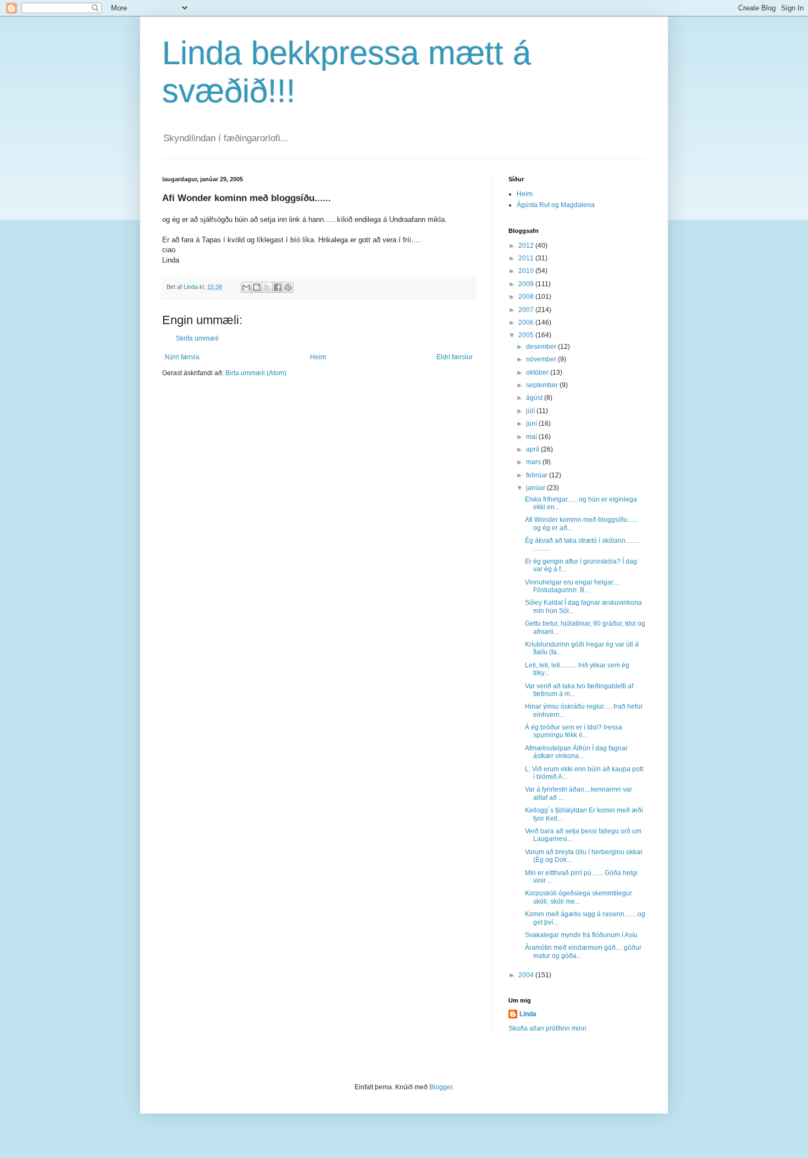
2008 (526, 296)
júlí (531, 411)
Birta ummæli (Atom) (255, 373)
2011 (526, 258)
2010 (526, 271)
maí (532, 437)
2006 (526, 322)
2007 (526, 310)
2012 (526, 245)
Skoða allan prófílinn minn (547, 1028)
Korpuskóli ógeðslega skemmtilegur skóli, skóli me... (578, 897)
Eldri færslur (454, 357)
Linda (527, 1014)
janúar (536, 488)
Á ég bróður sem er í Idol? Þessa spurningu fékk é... (573, 731)
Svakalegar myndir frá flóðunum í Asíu (581, 935)
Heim (318, 357)
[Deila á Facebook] (277, 287)
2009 (526, 284)
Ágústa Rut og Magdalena (556, 205)
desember (542, 346)
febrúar (537, 475)
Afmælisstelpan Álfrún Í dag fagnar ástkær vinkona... (576, 752)
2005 (526, 335)
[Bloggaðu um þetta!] (256, 287)
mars (534, 462)
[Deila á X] (267, 287)
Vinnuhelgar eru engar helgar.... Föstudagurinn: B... (572, 586)
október (538, 372)
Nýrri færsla (182, 357)
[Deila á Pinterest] (288, 287)
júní (532, 423)
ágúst (535, 398)
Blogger (440, 1087)
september (543, 385)
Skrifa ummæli (197, 338)
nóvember (542, 359)
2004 (526, 975)
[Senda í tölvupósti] (246, 287)
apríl (533, 449)
